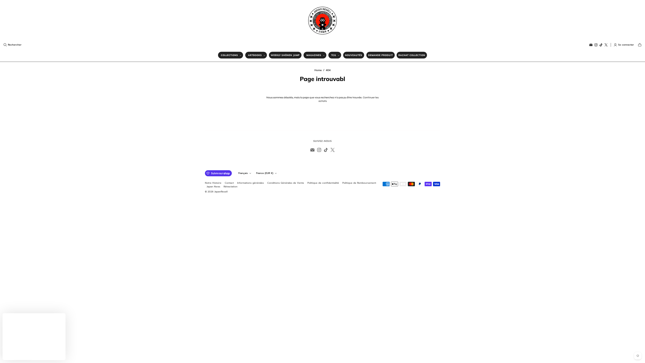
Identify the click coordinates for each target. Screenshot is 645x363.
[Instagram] (595, 44)
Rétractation (231, 186)
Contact (229, 183)
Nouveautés (353, 55)
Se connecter (626, 45)
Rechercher (15, 45)
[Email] (590, 44)
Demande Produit (380, 55)
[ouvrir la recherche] (5, 45)
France (264, 173)
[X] (606, 44)
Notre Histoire (213, 183)
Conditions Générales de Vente (285, 183)
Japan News (213, 186)
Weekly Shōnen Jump (285, 55)
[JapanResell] (322, 20)
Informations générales (250, 183)
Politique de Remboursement (359, 183)
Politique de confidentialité (323, 183)
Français (243, 173)
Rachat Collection (411, 55)
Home (318, 70)
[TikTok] (601, 44)
